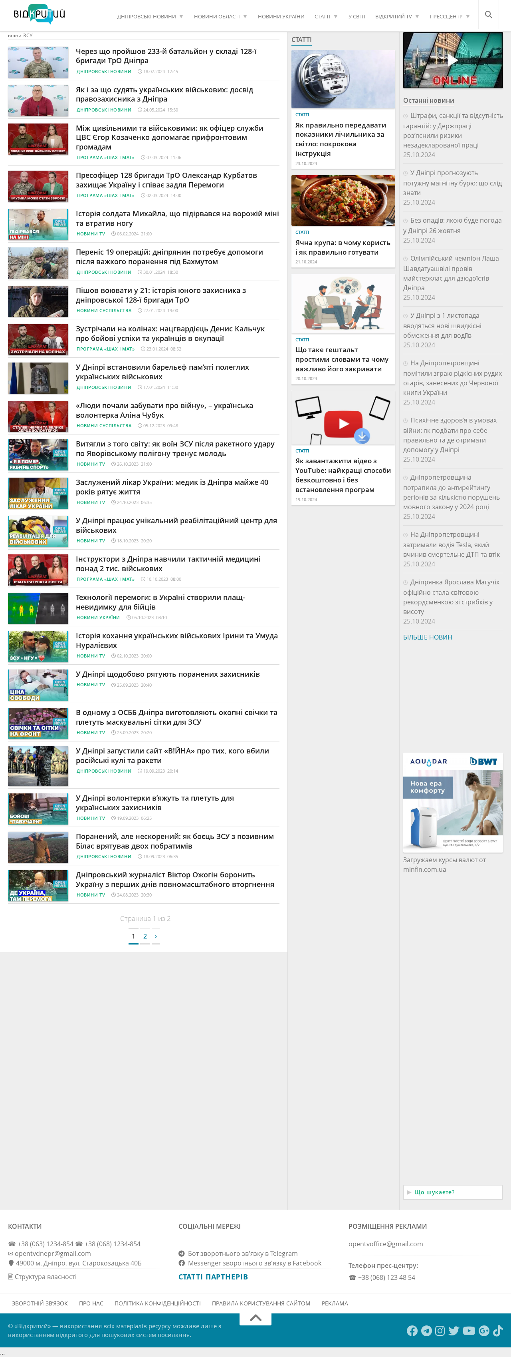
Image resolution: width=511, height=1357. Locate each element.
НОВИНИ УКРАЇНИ (281, 16)
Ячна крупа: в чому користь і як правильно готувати (342, 247)
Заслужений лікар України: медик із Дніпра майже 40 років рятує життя (172, 486)
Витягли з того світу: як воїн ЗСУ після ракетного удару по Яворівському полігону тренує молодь (175, 448)
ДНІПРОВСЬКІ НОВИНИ (146, 16)
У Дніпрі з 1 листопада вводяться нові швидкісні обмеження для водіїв (442, 325)
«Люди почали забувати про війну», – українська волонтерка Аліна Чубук (164, 410)
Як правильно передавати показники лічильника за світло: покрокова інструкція (340, 139)
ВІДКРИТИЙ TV (393, 16)
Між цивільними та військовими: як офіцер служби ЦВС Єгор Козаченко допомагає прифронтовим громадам (169, 137)
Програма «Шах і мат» (106, 157)
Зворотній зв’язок (40, 1303)
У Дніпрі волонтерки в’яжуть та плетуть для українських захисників (155, 802)
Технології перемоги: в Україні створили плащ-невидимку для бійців (160, 601)
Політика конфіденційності (158, 1303)
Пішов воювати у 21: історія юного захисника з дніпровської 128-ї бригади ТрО (161, 294)
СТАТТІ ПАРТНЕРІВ (213, 1276)
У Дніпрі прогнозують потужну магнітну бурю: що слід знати (452, 182)
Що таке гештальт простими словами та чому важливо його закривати (341, 359)
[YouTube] (469, 1331)
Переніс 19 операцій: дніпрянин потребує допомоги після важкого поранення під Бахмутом (169, 256)
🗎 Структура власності (42, 1276)
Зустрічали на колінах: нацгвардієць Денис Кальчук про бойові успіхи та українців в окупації (170, 333)
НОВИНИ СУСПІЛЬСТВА (104, 310)
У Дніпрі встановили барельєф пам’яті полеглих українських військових (162, 371)
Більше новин (427, 637)
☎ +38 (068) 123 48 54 (382, 1277)
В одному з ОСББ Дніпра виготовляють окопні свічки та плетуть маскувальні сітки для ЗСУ (176, 716)
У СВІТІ (357, 16)
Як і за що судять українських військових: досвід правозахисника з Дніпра (164, 94)
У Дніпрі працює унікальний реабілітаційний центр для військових (176, 525)
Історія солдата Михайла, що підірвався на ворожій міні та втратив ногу (177, 218)
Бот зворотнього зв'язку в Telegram (241, 1253)
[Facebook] (412, 1331)
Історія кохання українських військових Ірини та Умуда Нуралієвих (177, 640)
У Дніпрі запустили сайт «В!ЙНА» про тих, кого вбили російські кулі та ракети (172, 755)
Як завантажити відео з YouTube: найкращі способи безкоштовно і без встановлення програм (343, 475)
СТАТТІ (323, 16)
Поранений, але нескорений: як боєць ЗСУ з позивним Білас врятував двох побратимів (175, 840)
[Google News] (484, 1331)
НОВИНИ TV (91, 234)
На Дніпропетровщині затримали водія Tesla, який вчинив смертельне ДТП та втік (451, 544)
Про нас (91, 1303)
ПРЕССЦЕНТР (446, 16)
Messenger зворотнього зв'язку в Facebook (253, 1263)
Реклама (335, 1303)
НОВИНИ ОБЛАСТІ (217, 16)
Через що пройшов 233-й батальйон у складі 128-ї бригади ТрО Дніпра (166, 55)
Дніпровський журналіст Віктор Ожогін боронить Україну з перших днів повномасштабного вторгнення (176, 879)
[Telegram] (426, 1331)
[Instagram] (440, 1331)
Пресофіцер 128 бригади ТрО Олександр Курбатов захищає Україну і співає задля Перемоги (166, 179)
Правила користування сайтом (261, 1303)
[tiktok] (498, 1331)
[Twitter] (454, 1331)
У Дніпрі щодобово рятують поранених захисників (168, 674)
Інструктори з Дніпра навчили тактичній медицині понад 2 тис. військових (168, 563)
